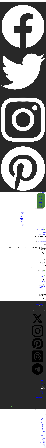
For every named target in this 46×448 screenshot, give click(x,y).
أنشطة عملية (42, 426)
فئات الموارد (43, 418)
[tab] (22, 242)
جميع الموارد (43, 440)
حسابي (44, 441)
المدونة (44, 438)
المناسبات (42, 423)
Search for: (44, 208)
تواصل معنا (43, 439)
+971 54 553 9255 (38, 397)
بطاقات (42, 425)
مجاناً (42, 429)
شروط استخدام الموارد (42, 442)
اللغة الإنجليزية (42, 422)
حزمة (42, 428)
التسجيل (44, 431)
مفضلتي (44, 444)
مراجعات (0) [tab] (44, 263)
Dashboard (44, 433)
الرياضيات (40, 240)
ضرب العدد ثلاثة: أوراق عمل (41, 287)
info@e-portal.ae (43, 400)
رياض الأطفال (42, 419)
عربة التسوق (43, 443)
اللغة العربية (42, 420)
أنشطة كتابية (41, 227)
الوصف (44, 242)
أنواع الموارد (43, 227)
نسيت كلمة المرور (43, 445)
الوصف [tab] (45, 244)
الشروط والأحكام (43, 437)
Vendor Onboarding (43, 435)
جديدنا (44, 417)
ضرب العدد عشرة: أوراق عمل (41, 282)
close (45, 447)
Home (45, 227)
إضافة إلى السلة (43, 271)
